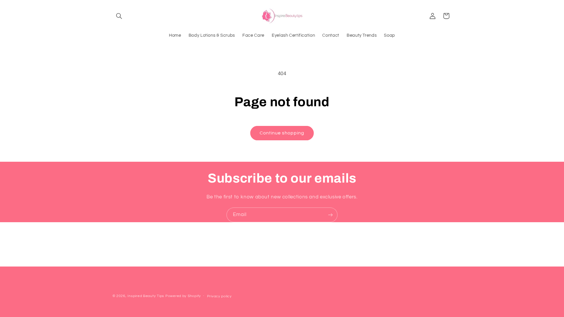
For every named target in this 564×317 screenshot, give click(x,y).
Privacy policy (219, 296)
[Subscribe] (330, 215)
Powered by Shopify (183, 296)
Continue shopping (282, 133)
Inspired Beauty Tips (145, 296)
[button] (119, 16)
